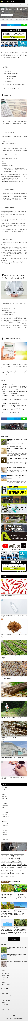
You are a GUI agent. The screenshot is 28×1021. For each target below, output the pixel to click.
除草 (4, 834)
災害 (16, 870)
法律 (7, 870)
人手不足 (9, 864)
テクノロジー (5, 814)
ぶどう (11, 855)
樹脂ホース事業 (5, 993)
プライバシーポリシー (6, 984)
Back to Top (14, 939)
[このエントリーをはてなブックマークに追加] (17, 25)
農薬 (2, 719)
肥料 (2, 637)
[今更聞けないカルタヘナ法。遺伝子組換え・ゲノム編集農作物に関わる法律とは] (4, 478)
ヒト (3, 789)
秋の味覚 (3, 873)
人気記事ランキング (6, 975)
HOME (2, 4)
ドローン (8, 861)
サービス (5, 812)
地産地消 (19, 864)
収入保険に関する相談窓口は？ (11, 88)
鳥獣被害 (3, 836)
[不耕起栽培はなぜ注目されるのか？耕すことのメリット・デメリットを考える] (4, 957)
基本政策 (24, 864)
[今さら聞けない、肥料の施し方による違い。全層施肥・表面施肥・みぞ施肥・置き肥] (4, 964)
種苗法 (8, 873)
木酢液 (2, 870)
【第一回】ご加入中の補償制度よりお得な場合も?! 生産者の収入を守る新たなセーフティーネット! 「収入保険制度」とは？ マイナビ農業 (14, 388)
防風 (2, 876)
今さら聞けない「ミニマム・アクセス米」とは (9, 737)
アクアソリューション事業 (7, 1007)
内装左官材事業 (5, 1004)
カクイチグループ (5, 991)
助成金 (4, 805)
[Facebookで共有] (4, 25)
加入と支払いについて (10, 81)
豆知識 (3, 807)
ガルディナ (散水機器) (6, 1000)
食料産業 (6, 876)
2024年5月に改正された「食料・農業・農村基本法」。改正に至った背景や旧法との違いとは (7, 914)
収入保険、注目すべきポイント (12, 73)
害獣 (2, 867)
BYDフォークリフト (6, 1009)
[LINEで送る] (24, 25)
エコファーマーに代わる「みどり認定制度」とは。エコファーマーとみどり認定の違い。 (20, 897)
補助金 (12, 873)
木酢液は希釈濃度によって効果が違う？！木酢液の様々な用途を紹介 (14, 615)
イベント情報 (4, 787)
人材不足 (5, 791)
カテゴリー (7, 4)
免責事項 (3, 982)
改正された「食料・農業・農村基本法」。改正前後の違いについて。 (7, 896)
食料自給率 (12, 876)
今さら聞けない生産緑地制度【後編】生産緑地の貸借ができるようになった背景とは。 (20, 931)
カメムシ (3, 858)
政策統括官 (19, 867)
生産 (20, 870)
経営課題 (19, 4)
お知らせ (6, 855)
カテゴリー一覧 (5, 977)
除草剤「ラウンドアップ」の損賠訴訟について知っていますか (12, 717)
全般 (4, 803)
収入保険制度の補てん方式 (11, 78)
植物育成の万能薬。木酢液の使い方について (9, 595)
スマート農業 (16, 858)
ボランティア (14, 861)
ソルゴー (3, 861)
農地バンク (18, 873)
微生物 (4, 825)
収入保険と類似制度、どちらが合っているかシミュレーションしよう (13, 84)
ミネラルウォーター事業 (6, 995)
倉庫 (3, 794)
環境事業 (3, 1002)
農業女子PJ (24, 873)
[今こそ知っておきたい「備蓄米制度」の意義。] (4, 470)
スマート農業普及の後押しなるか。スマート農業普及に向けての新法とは (20, 913)
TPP (2, 855)
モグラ (20, 861)
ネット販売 (5, 800)
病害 (4, 827)
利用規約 (3, 979)
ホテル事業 (4, 998)
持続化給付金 (12, 867)
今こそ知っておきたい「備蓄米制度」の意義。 (16, 467)
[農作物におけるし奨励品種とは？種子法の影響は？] (4, 451)
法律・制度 (10, 14)
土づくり (3, 679)
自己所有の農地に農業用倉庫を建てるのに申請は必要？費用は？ (13, 757)
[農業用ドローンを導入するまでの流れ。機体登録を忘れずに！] (4, 442)
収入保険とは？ (7, 71)
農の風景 (3, 818)
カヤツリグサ (9, 858)
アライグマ (17, 855)
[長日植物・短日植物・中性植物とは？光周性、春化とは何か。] (4, 950)
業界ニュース (13, 4)
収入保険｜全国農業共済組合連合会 (10, 403)
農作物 (24, 4)
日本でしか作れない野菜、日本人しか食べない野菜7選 (11, 697)
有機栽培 (24, 867)
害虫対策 (5, 839)
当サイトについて (5, 973)
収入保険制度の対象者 (10, 76)
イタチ (22, 855)
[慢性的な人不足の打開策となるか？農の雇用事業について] (4, 460)
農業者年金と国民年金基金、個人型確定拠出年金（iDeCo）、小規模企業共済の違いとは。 (7, 931)
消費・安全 (12, 870)
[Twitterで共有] (10, 25)
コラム (3, 699)
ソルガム (22, 858)
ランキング (3, 864)
